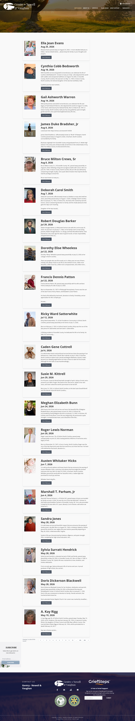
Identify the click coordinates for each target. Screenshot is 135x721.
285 (80, 640)
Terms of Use (67, 719)
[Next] (88, 640)
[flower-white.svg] (77, 689)
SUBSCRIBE (10, 662)
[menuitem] (78, 8)
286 (85, 640)
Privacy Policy (59, 719)
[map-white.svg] (70, 689)
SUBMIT (108, 698)
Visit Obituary (46, 57)
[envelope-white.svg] (64, 689)
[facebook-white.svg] (57, 689)
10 (72, 640)
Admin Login (75, 719)
